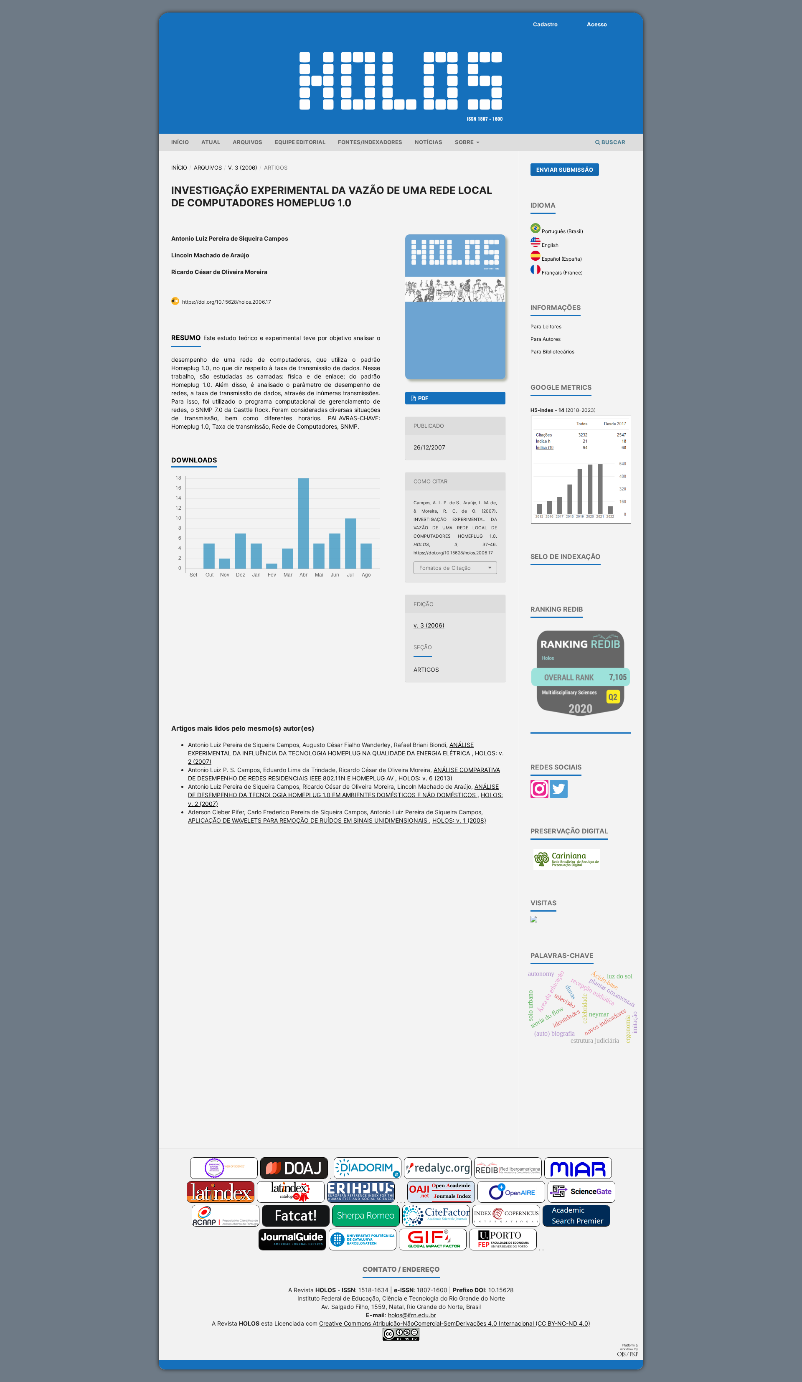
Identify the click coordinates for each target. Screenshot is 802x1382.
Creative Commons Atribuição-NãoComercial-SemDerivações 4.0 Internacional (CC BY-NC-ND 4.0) (454, 1323)
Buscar (612, 142)
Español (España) (561, 259)
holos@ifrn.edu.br (412, 1314)
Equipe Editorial (300, 142)
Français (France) (562, 272)
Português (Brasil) (562, 231)
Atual (210, 142)
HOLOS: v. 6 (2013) (425, 778)
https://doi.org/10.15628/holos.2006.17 (226, 302)
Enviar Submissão (564, 169)
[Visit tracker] (533, 920)
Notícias (428, 142)
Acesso (597, 24)
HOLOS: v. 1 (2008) (459, 820)
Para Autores (545, 339)
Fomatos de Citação (445, 567)
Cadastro (545, 24)
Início (180, 142)
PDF (423, 398)
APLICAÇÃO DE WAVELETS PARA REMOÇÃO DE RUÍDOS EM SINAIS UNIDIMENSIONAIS (308, 820)
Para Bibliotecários (552, 351)
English (549, 245)
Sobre (465, 142)
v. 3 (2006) (242, 167)
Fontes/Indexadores (370, 142)
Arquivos (247, 142)
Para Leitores (545, 326)
